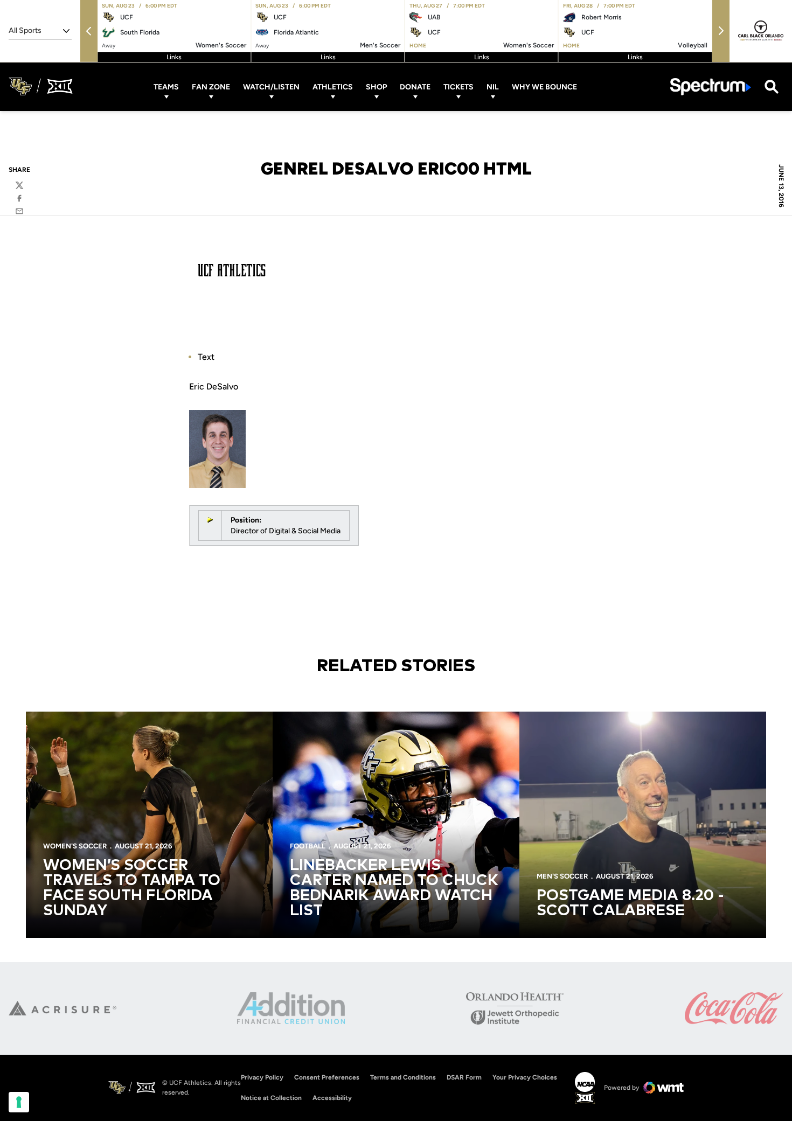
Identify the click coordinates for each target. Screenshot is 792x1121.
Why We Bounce (544, 86)
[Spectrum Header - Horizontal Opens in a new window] (710, 86)
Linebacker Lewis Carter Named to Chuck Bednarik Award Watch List (394, 888)
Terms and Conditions (403, 1077)
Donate (415, 86)
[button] (89, 31)
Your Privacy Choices (524, 1077)
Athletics (332, 86)
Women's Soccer (75, 846)
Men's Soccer (562, 876)
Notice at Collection (271, 1098)
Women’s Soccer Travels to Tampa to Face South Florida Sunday (131, 888)
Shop (376, 86)
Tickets (458, 86)
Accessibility (332, 1098)
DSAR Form (464, 1077)
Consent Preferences (326, 1077)
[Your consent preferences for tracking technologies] (19, 1102)
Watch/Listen (271, 86)
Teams (166, 86)
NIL (493, 86)
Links (174, 57)
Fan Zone (211, 86)
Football (307, 846)
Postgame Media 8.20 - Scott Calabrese (630, 903)
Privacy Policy (262, 1077)
